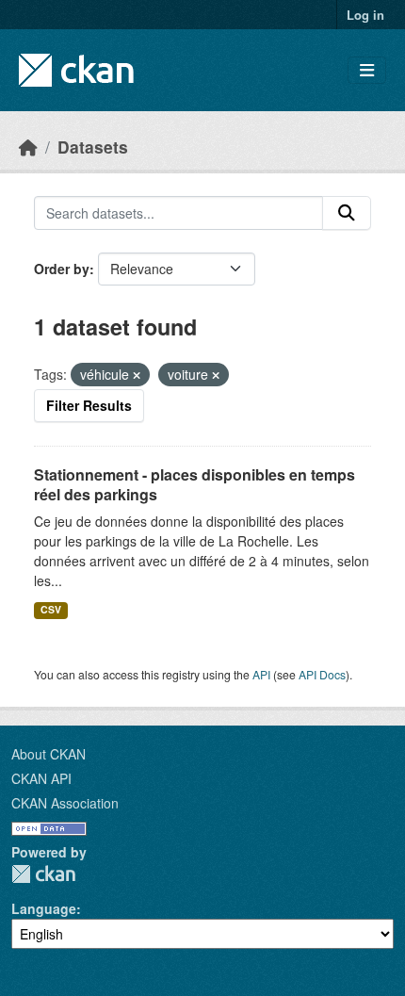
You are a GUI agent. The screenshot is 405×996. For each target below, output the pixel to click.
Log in (365, 15)
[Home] (28, 146)
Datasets (92, 146)
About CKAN (48, 753)
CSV (50, 609)
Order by (61, 268)
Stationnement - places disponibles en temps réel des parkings (194, 484)
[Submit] (346, 213)
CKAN (43, 874)
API (261, 674)
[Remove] (136, 375)
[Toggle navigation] (367, 70)
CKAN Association (65, 802)
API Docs (322, 674)
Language (43, 908)
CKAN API (41, 778)
